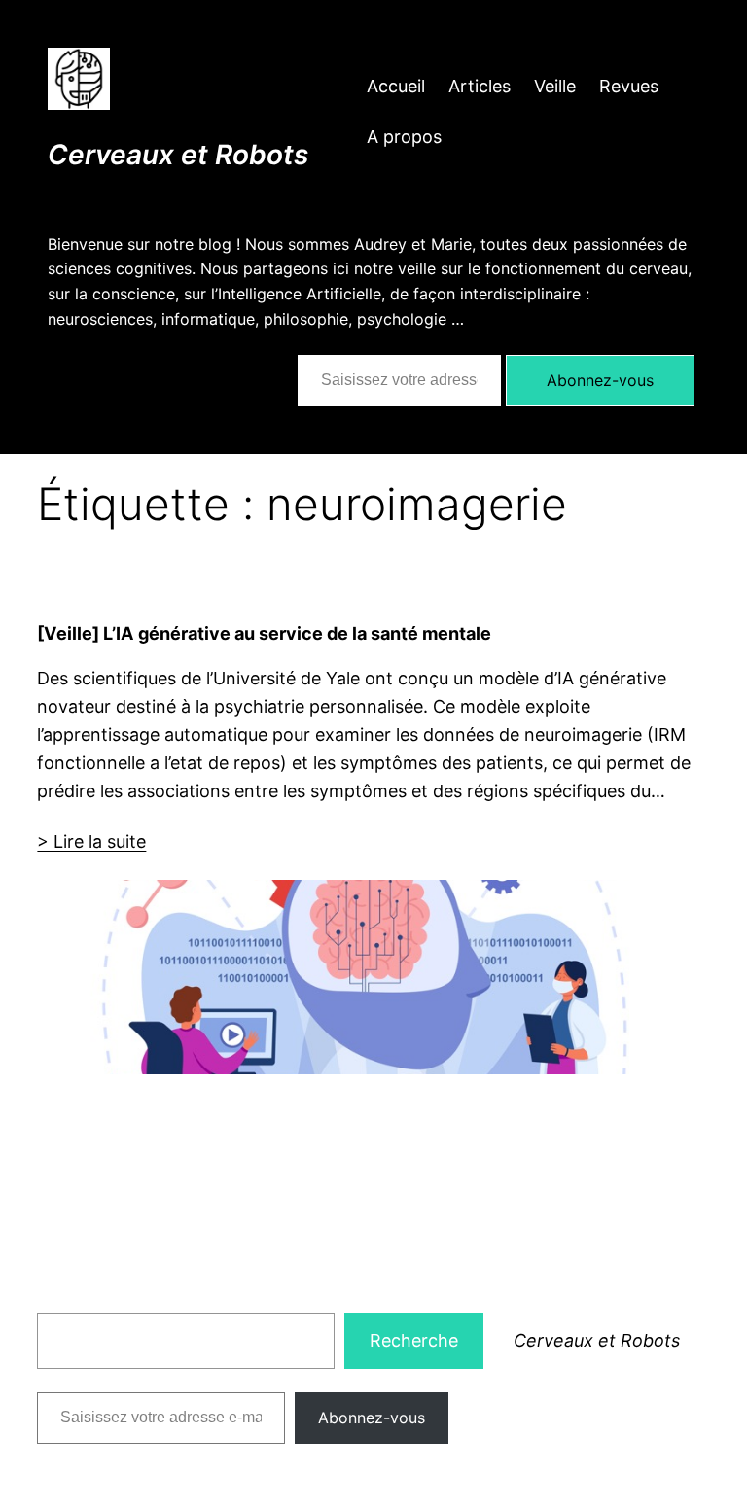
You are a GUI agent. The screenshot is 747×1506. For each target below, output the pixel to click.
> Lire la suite (91, 841)
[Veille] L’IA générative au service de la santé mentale (264, 633)
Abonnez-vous (600, 380)
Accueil (396, 86)
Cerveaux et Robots (178, 154)
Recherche (414, 1340)
